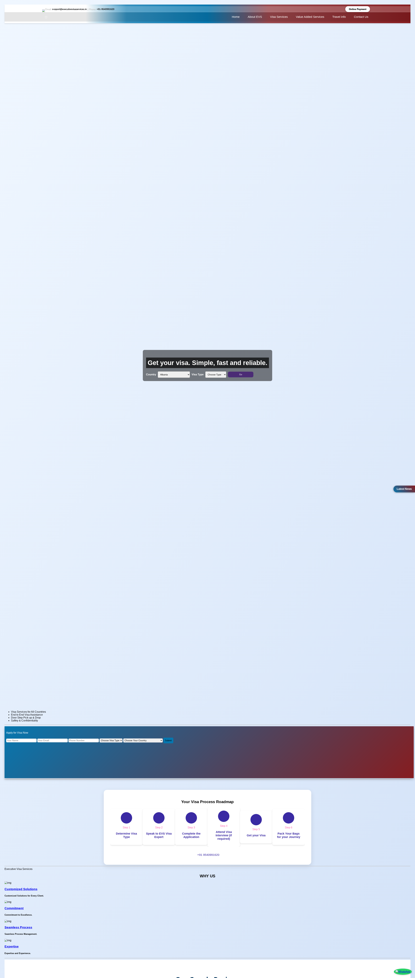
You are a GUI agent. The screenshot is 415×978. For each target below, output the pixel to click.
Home (236, 16)
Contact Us (361, 16)
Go (240, 374)
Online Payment (357, 9)
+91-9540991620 (105, 9)
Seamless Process (18, 927)
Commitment (14, 908)
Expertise (12, 946)
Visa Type (198, 374)
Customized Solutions (21, 889)
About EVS (255, 16)
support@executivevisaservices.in (69, 9)
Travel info (339, 16)
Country (151, 374)
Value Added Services (310, 16)
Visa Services (279, 16)
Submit (168, 740)
